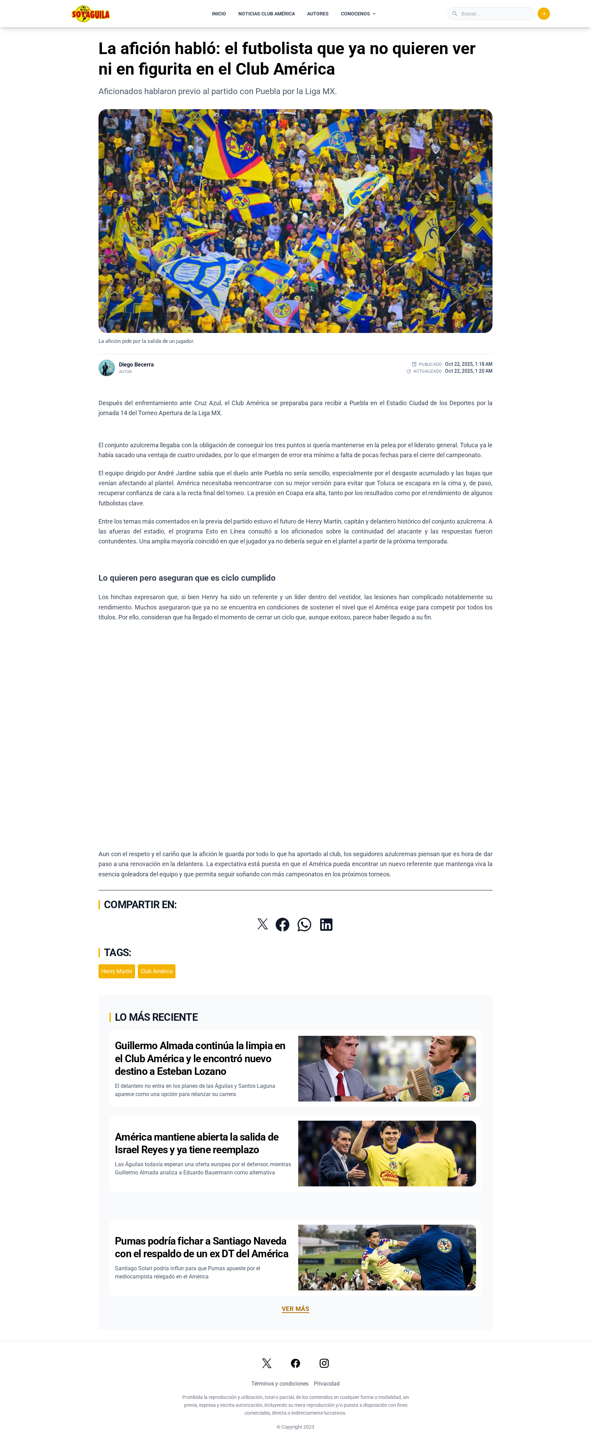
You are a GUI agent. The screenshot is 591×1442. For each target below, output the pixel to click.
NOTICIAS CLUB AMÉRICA (266, 13)
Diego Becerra (136, 364)
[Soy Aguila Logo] (91, 13)
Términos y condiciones (279, 1383)
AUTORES (318, 13)
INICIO (219, 13)
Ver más (295, 1308)
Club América (157, 971)
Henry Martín (116, 971)
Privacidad (327, 1383)
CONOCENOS (355, 13)
